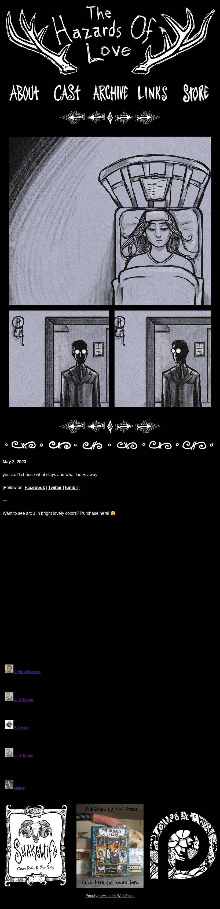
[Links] (152, 93)
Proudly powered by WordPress (110, 896)
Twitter (55, 487)
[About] (24, 93)
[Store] (195, 93)
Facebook (35, 487)
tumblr (71, 487)
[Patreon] (183, 846)
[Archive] (110, 93)
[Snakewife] (36, 846)
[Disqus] (110, 590)
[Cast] (67, 93)
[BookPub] (110, 846)
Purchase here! (94, 513)
